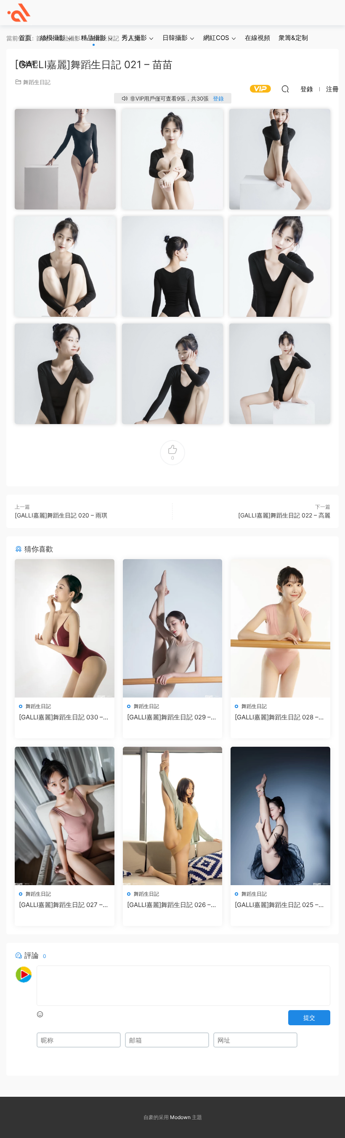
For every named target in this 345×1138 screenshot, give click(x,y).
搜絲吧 (28, 63)
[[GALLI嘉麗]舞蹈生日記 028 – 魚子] (280, 628)
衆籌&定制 (293, 38)
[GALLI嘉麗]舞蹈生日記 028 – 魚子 (276, 717)
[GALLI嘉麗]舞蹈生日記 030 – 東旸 (61, 717)
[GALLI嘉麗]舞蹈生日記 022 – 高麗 (284, 515)
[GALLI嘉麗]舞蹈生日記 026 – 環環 (169, 905)
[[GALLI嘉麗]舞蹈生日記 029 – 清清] (173, 628)
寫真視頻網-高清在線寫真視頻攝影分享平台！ (19, 12)
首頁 (25, 38)
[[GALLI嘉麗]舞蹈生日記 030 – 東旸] (64, 628)
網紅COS (216, 38)
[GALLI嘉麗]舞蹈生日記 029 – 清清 (169, 717)
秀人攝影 (134, 38)
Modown (180, 1117)
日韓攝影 (175, 38)
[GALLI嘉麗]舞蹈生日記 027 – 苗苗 (61, 905)
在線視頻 (257, 38)
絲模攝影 (52, 38)
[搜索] (285, 89)
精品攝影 (93, 38)
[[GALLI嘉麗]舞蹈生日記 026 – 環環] (173, 816)
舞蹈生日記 (38, 706)
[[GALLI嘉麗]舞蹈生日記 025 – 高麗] (280, 816)
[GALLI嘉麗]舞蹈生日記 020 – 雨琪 (61, 515)
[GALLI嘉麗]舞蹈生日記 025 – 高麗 (276, 905)
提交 (309, 1017)
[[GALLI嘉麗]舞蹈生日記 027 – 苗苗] (64, 816)
